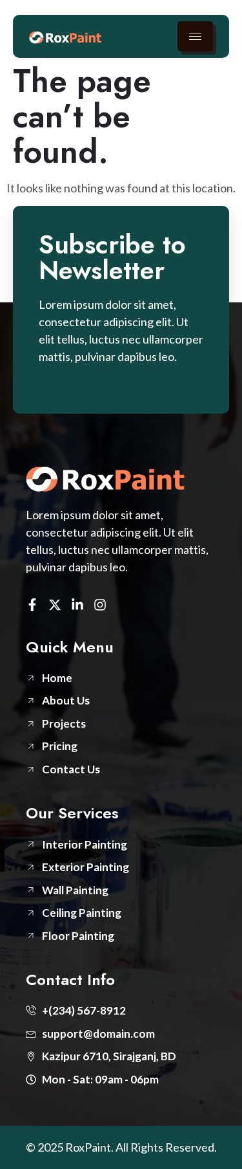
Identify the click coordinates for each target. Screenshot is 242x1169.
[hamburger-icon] (195, 36)
